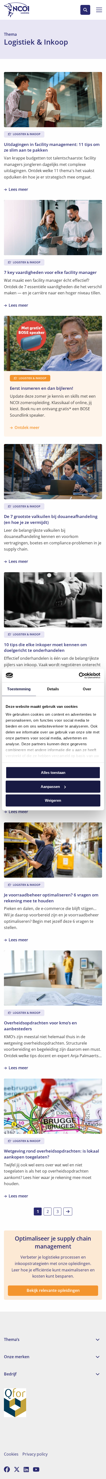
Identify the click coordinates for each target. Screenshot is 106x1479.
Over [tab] (87, 689)
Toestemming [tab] (19, 689)
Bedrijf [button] (10, 1374)
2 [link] (48, 1211)
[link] (67, 1211)
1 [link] (38, 1211)
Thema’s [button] (11, 1339)
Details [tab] (53, 689)
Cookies (11, 1454)
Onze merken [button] (16, 1356)
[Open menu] (97, 10)
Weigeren (53, 800)
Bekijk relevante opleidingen (53, 1290)
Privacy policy (35, 1454)
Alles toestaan (53, 772)
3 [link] (57, 1211)
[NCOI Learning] (22, 9)
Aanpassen (50, 786)
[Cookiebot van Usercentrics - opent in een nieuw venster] (78, 675)
